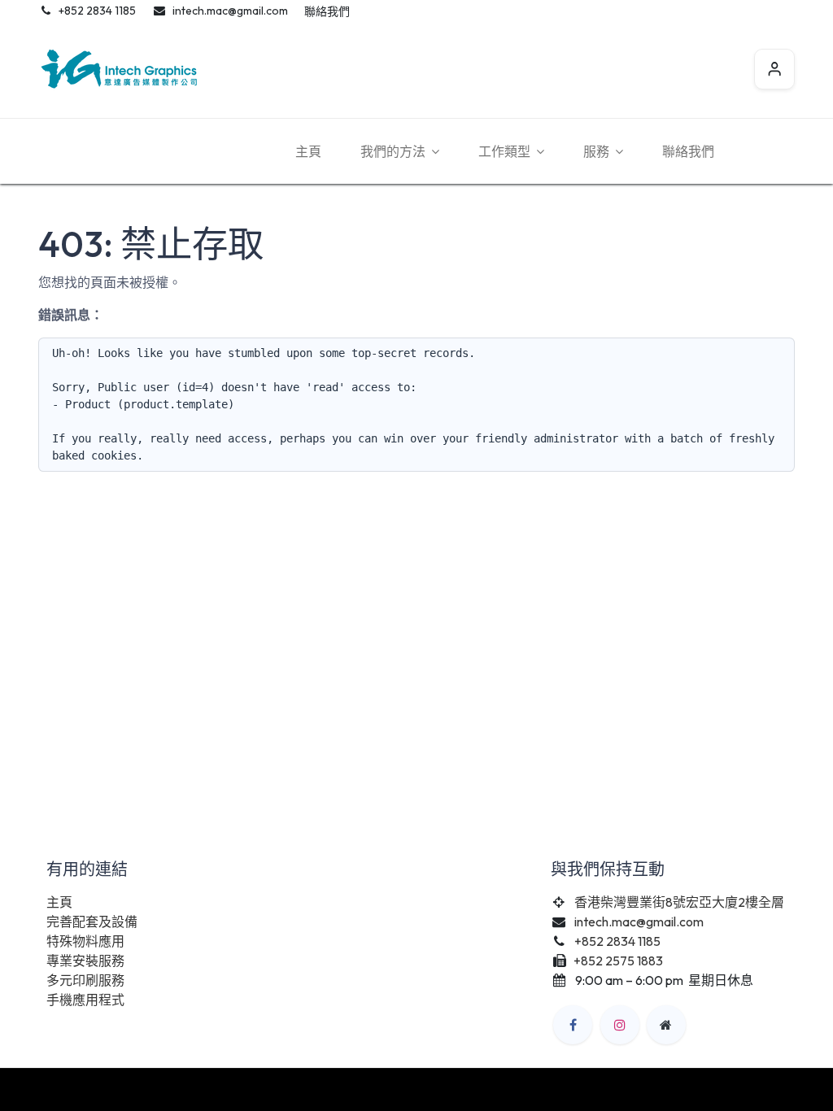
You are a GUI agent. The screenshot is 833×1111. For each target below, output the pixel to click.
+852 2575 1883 (619, 960)
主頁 (59, 902)
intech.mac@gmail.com (639, 921)
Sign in (774, 69)
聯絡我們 (327, 11)
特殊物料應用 (85, 941)
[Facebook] (572, 1024)
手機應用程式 (85, 999)
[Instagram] (619, 1024)
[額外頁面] (666, 1024)
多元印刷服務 (85, 980)
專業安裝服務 (85, 960)
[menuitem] (308, 151)
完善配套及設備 (91, 921)
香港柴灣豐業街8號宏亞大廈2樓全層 (679, 902)
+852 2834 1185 (617, 941)
